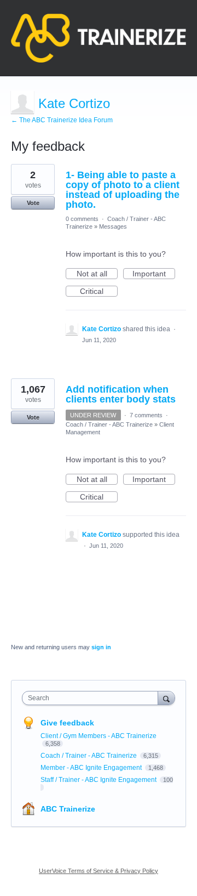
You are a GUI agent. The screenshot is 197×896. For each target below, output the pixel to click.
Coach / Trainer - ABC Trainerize (109, 424)
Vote (33, 203)
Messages (113, 226)
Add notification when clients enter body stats (121, 394)
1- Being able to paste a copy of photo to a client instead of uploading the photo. (122, 189)
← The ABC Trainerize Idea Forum (62, 120)
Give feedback (67, 722)
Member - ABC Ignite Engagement (91, 768)
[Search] (166, 698)
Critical (99, 292)
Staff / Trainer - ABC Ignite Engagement (99, 780)
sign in (101, 647)
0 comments (82, 219)
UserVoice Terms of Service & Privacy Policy (98, 870)
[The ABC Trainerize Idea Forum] (98, 38)
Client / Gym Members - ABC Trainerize (98, 736)
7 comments (146, 415)
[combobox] (92, 698)
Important (153, 274)
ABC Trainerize (67, 808)
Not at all (97, 274)
